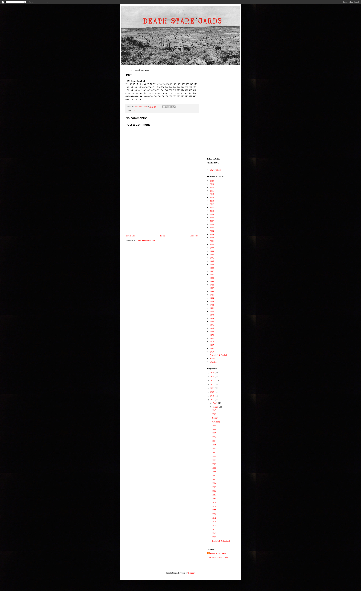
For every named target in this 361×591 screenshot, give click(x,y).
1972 (212, 338)
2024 (212, 376)
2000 (212, 244)
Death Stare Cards (218, 553)
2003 (212, 234)
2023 (212, 380)
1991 (212, 274)
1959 (212, 351)
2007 (212, 221)
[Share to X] (168, 106)
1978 (212, 318)
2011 (212, 207)
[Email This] (163, 106)
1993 (212, 268)
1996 (212, 257)
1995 (212, 261)
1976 (212, 325)
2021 (212, 388)
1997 (212, 254)
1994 (212, 264)
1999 (212, 247)
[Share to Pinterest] (174, 106)
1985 (212, 294)
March (215, 406)
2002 (212, 237)
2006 (212, 224)
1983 (212, 301)
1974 (212, 331)
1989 (212, 281)
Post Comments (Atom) (146, 240)
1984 (212, 298)
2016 (212, 190)
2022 (212, 384)
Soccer (212, 358)
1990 (212, 278)
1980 (212, 311)
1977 (212, 321)
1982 (212, 304)
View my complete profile (217, 557)
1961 (212, 348)
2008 (212, 217)
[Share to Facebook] (171, 106)
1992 (212, 271)
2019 (212, 184)
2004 (212, 231)
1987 (212, 288)
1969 (212, 341)
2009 (212, 214)
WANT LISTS (216, 170)
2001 (212, 241)
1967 (212, 345)
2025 (212, 372)
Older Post (194, 235)
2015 (212, 194)
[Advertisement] (162, 210)
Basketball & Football (218, 355)
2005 (212, 227)
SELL (135, 110)
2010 (212, 211)
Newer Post (130, 235)
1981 (212, 308)
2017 (212, 187)
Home (162, 235)
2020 (212, 180)
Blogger (191, 572)
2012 (212, 204)
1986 (212, 291)
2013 (212, 201)
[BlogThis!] (166, 106)
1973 (212, 335)
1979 (212, 315)
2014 (212, 197)
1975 (212, 328)
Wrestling (213, 361)
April (215, 403)
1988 (212, 284)
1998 (212, 251)
